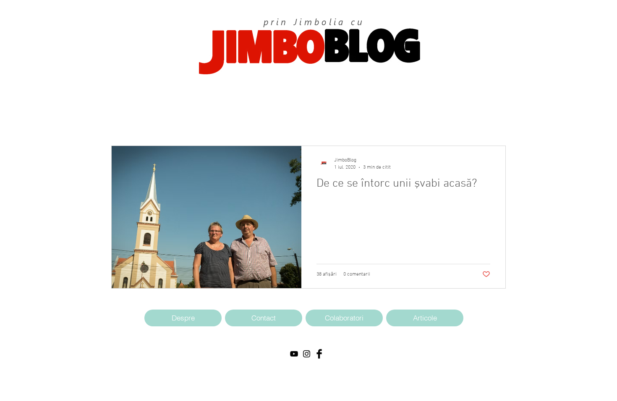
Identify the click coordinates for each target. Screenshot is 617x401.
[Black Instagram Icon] (306, 354)
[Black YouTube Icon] (294, 354)
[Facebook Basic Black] (319, 354)
